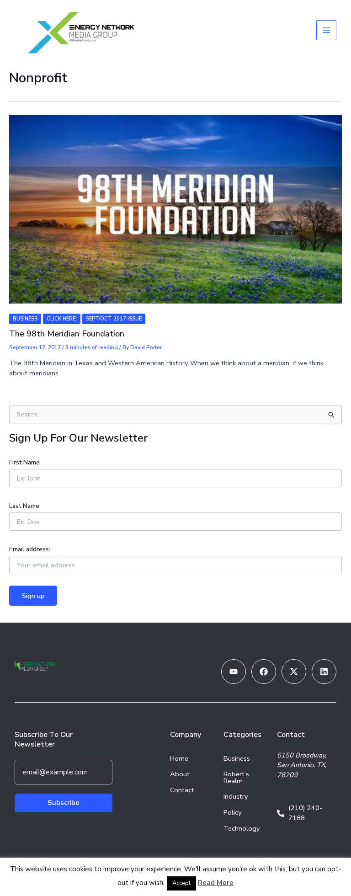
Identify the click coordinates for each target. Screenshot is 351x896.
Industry (235, 796)
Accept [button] (181, 883)
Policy (232, 812)
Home (179, 758)
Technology (241, 828)
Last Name (24, 505)
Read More (216, 882)
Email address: (29, 549)
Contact (182, 790)
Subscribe (64, 802)
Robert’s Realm (236, 777)
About (180, 774)
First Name (24, 462)
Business (25, 318)
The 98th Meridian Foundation (66, 333)
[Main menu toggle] (326, 30)
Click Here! (62, 318)
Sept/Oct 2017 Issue (114, 318)
